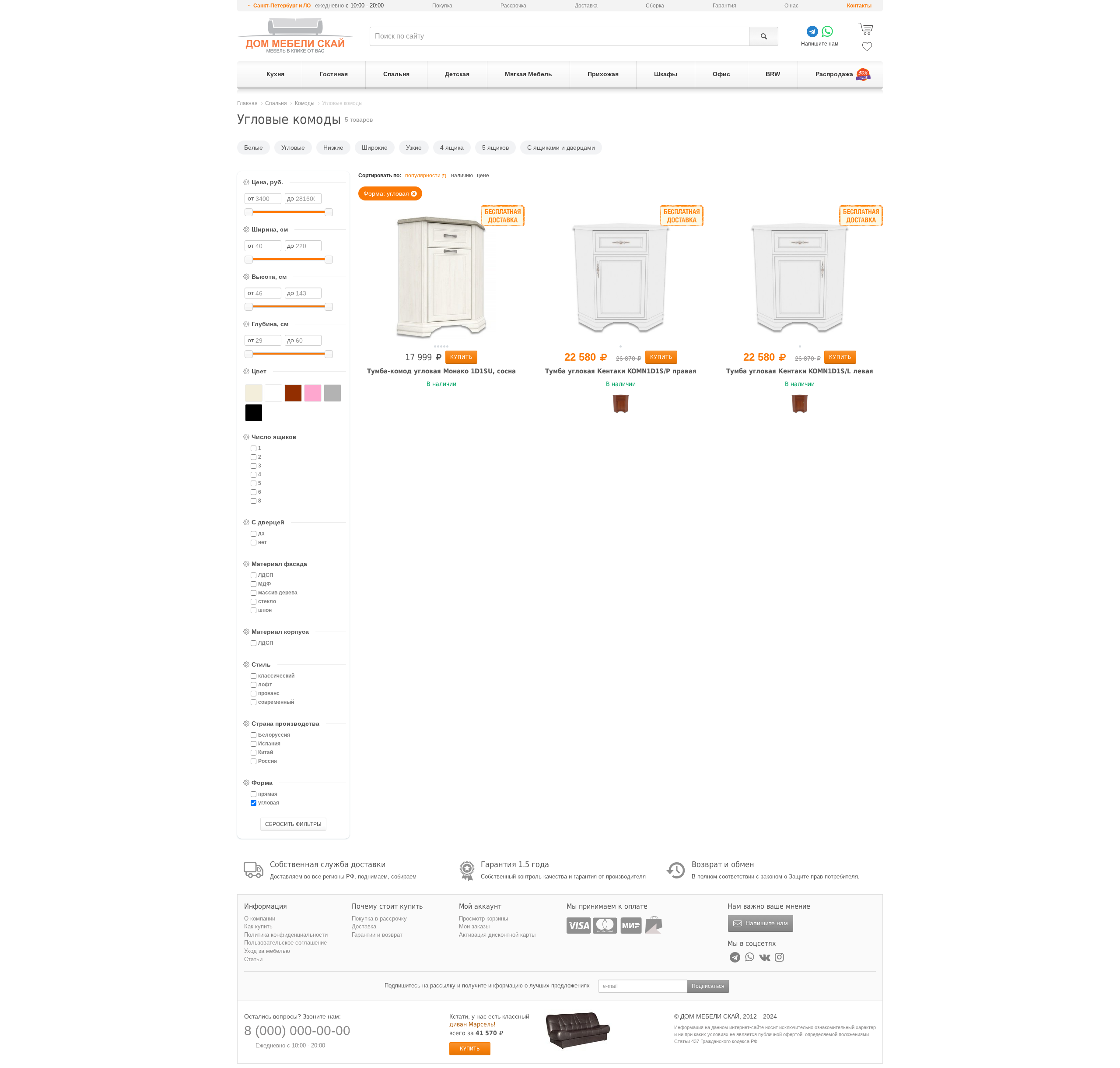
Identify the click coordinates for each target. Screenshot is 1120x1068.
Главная (247, 103)
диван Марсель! (472, 1024)
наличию (462, 175)
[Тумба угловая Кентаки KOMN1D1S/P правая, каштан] (621, 404)
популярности (423, 175)
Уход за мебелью (267, 951)
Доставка (586, 6)
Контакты (859, 6)
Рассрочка (513, 6)
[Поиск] (763, 36)
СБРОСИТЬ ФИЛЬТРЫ (293, 824)
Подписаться (708, 986)
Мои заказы (474, 926)
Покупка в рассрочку (379, 918)
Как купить (258, 926)
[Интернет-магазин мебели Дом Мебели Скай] (295, 35)
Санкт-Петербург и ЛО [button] (282, 6)
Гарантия (724, 6)
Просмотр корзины (483, 918)
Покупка (442, 6)
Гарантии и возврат (377, 934)
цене (483, 175)
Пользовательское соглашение (285, 942)
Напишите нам (766, 923)
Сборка (655, 6)
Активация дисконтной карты (497, 934)
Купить (461, 357)
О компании (259, 918)
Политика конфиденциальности (286, 934)
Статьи (253, 959)
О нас (791, 6)
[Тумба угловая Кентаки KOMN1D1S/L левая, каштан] (800, 404)
